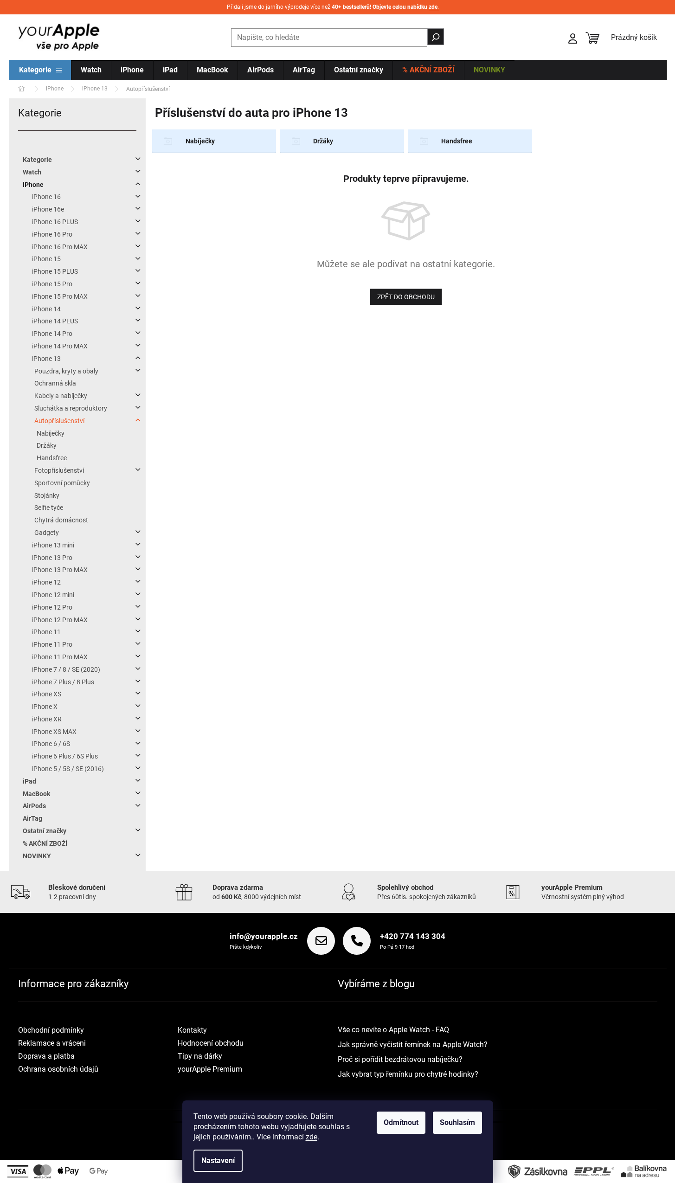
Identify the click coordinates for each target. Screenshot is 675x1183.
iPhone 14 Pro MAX (60, 346)
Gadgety (46, 532)
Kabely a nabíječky (60, 395)
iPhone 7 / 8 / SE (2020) (66, 669)
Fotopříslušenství (59, 470)
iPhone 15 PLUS (55, 271)
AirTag (32, 818)
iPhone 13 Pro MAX (60, 569)
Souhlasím (457, 1122)
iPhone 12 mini (53, 594)
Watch (32, 172)
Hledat (435, 36)
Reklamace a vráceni (52, 1043)
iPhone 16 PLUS (55, 221)
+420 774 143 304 (412, 936)
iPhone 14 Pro (52, 333)
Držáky (47, 445)
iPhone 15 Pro (52, 284)
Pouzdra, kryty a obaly (66, 371)
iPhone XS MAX (54, 731)
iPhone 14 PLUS (55, 321)
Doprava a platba (46, 1056)
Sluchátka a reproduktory (70, 408)
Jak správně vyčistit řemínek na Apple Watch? (413, 1044)
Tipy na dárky (200, 1056)
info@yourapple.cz (264, 936)
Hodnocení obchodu (211, 1043)
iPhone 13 (46, 358)
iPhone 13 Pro (52, 557)
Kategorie (37, 159)
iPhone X (45, 706)
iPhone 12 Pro (52, 607)
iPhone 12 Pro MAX (60, 620)
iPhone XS (46, 694)
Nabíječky (50, 433)
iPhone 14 (46, 309)
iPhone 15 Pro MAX (60, 296)
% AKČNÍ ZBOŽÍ (45, 843)
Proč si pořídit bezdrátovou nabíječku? (400, 1059)
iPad (29, 781)
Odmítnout (401, 1122)
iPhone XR (47, 719)
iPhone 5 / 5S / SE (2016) (68, 768)
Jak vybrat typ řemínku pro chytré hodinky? (408, 1074)
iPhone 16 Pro (52, 234)
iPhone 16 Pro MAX (60, 247)
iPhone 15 (46, 259)
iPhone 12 (46, 582)
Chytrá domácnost (61, 520)
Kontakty (192, 1030)
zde (311, 1136)
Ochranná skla (55, 383)
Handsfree (52, 458)
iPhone (33, 184)
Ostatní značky (44, 831)
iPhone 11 (46, 632)
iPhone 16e (48, 209)
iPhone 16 (46, 196)
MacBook (36, 793)
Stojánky (46, 495)
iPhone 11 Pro (52, 644)
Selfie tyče (48, 507)
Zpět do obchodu (406, 297)
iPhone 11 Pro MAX (60, 657)
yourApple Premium (210, 1069)
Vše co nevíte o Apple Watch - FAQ (393, 1029)
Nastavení (218, 1160)
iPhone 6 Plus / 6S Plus (65, 756)
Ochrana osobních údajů (58, 1069)
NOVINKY (37, 856)
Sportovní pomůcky (62, 483)
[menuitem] (40, 70)
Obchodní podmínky (51, 1030)
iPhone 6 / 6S (51, 743)
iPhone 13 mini (53, 545)
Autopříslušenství (59, 420)
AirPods (34, 806)
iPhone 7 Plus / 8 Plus (63, 682)
